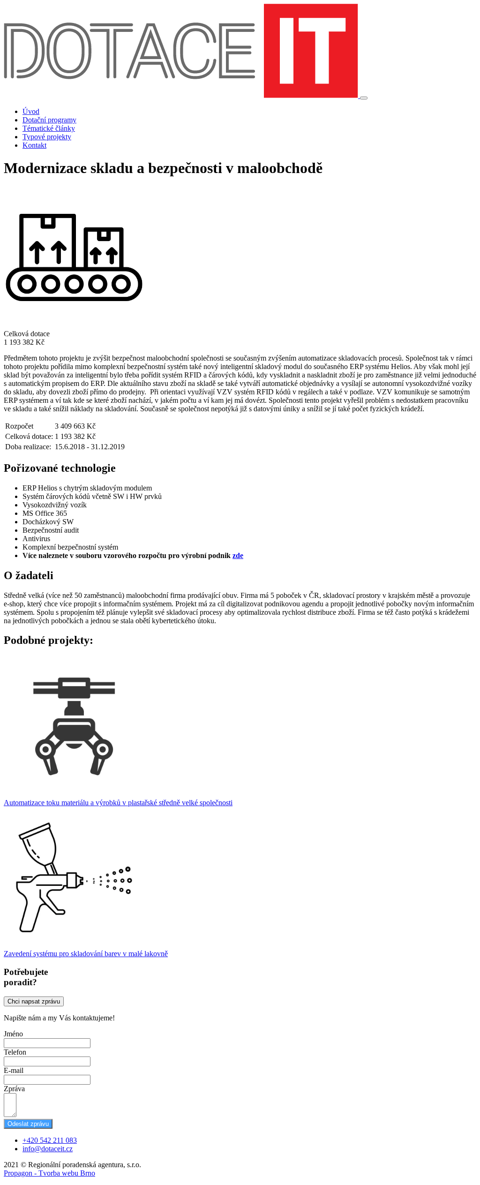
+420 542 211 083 (49, 1140)
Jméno (13, 1034)
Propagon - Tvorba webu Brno (49, 1173)
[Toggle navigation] (364, 98)
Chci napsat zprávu (34, 1001)
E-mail (13, 1070)
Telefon (15, 1052)
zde (237, 555)
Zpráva (14, 1089)
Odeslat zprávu (28, 1123)
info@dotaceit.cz (47, 1149)
